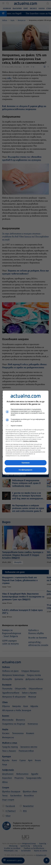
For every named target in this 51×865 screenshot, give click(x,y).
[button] (26, 425)
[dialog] (26, 433)
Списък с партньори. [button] (30, 441)
